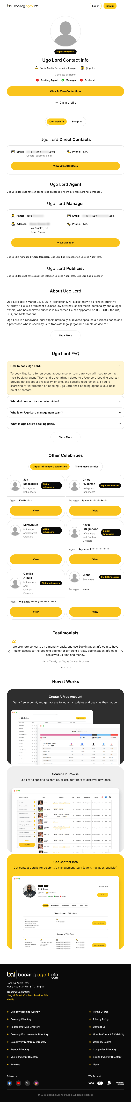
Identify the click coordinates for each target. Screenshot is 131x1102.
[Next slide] (122, 652)
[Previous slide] (9, 652)
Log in (95, 5)
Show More (65, 335)
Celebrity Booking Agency (25, 1011)
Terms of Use (100, 1011)
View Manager (65, 242)
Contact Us (99, 1026)
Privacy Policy (101, 1019)
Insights (77, 121)
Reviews (15, 1064)
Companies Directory (105, 1049)
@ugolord (91, 68)
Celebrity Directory (21, 1019)
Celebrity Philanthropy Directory (28, 1041)
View (36, 510)
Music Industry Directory (24, 1056)
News (96, 1064)
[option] (65, 651)
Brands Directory (20, 1049)
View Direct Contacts (65, 165)
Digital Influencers (65, 51)
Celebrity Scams (102, 1041)
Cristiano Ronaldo (33, 995)
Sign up (110, 5)
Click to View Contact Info (65, 91)
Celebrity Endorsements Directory (29, 1034)
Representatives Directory (25, 1026)
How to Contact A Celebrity (108, 1034)
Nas (9, 995)
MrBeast (17, 995)
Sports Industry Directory (107, 1056)
